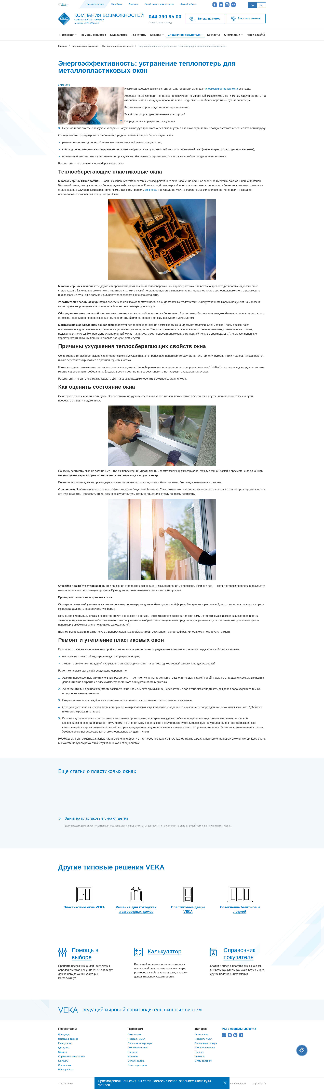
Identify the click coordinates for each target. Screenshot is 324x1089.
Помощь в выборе (93, 34)
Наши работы (256, 34)
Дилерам (133, 4)
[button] (302, 1050)
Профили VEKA (136, 1038)
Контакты (213, 34)
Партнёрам (116, 4)
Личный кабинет (188, 4)
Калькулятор (118, 34)
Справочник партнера (140, 1043)
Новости (132, 1052)
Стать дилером (203, 1060)
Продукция (67, 34)
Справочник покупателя (184, 34)
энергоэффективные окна (221, 88)
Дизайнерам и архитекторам (159, 4)
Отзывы (156, 34)
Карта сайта (259, 1083)
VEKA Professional (137, 1047)
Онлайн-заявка (136, 1060)
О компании (232, 34)
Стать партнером (137, 1065)
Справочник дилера (206, 1043)
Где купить (138, 34)
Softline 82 (150, 189)
